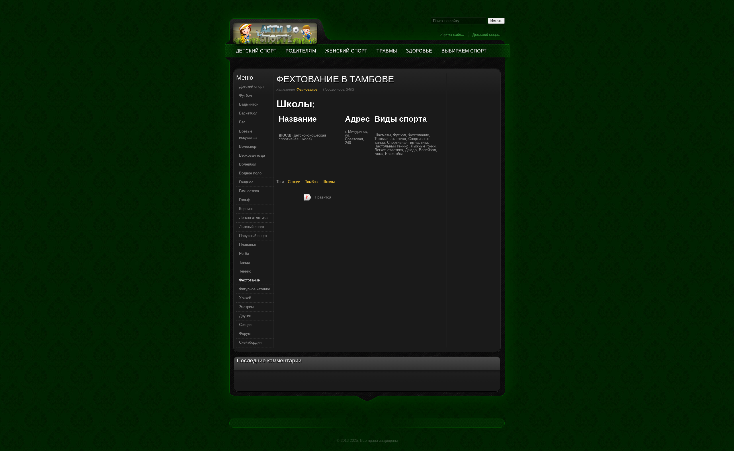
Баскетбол (248, 113)
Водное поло (250, 173)
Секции (245, 324)
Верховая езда (252, 155)
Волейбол (247, 164)
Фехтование (306, 89)
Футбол (245, 95)
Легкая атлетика (253, 217)
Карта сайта (452, 34)
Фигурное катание (254, 289)
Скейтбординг (251, 342)
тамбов (311, 182)
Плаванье (247, 244)
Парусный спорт (253, 236)
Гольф (244, 200)
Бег (242, 122)
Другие (245, 316)
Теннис (245, 271)
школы (329, 182)
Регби (244, 253)
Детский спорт (486, 34)
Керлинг (246, 209)
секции (294, 182)
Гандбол (246, 182)
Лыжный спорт (251, 227)
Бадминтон (248, 104)
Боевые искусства (248, 134)
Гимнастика (249, 191)
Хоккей (245, 298)
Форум (245, 333)
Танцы (244, 262)
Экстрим (246, 307)
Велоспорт (248, 146)
